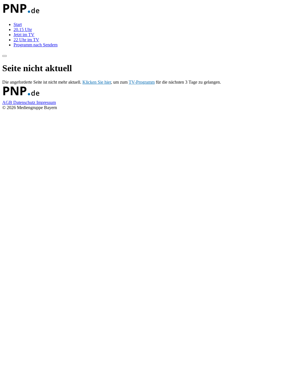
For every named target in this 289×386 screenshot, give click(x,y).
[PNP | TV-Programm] (21, 14)
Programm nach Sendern (36, 44)
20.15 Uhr (23, 29)
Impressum (46, 102)
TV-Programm (142, 82)
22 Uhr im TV (26, 39)
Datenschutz (24, 102)
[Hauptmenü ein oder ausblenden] (4, 56)
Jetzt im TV (24, 34)
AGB (7, 102)
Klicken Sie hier (96, 82)
